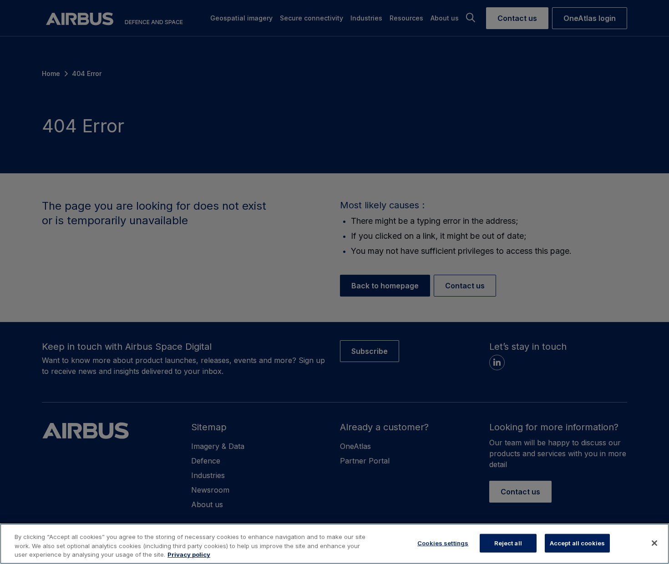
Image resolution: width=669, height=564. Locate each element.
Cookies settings (442, 542)
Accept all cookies (577, 542)
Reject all (508, 542)
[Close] (654, 543)
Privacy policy (188, 554)
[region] (334, 544)
